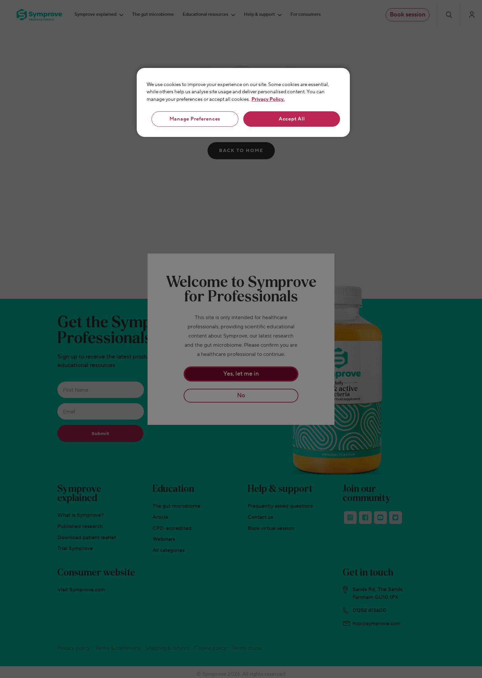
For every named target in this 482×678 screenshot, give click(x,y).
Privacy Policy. (268, 99)
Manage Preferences (195, 119)
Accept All (292, 119)
